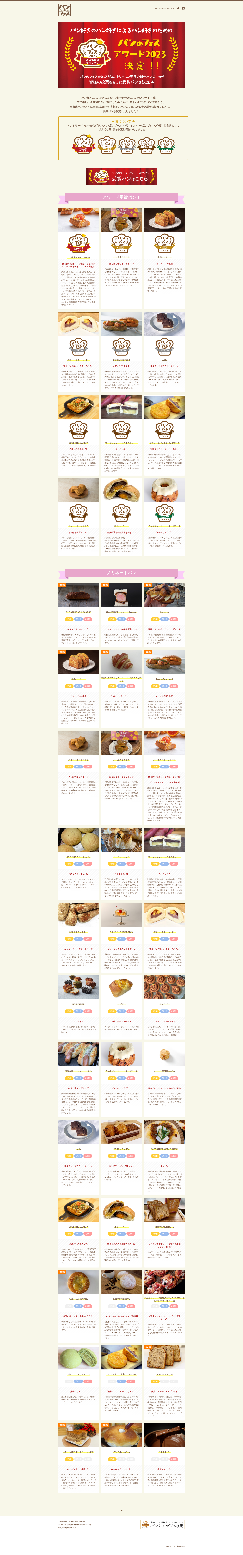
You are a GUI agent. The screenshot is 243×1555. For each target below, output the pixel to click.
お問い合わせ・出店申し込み (164, 8)
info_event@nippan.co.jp (67, 1528)
